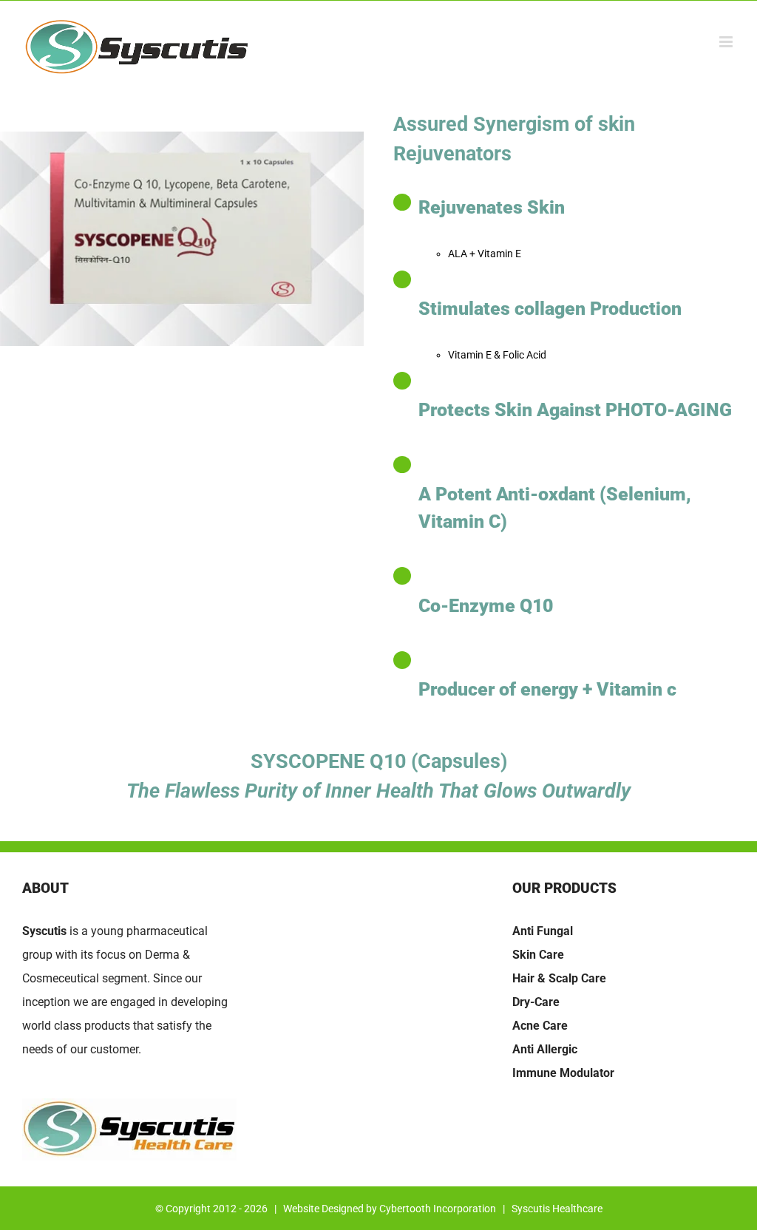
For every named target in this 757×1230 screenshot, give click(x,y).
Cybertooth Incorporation (437, 1208)
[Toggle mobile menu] (727, 42)
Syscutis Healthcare (557, 1208)
